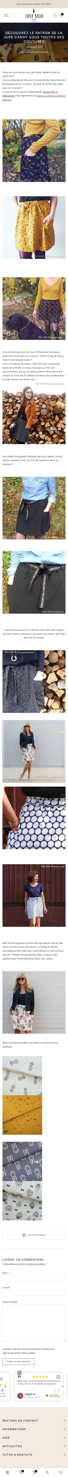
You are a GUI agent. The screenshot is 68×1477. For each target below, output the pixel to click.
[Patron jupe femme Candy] (34, 413)
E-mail (6, 1287)
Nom (5, 1272)
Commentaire (10, 1301)
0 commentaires (36, 1234)
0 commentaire (40, 51)
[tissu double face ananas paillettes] (22, 1075)
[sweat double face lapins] (22, 1161)
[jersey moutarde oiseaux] (22, 1114)
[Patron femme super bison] (34, 150)
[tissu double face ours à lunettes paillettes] (22, 1200)
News (29, 51)
